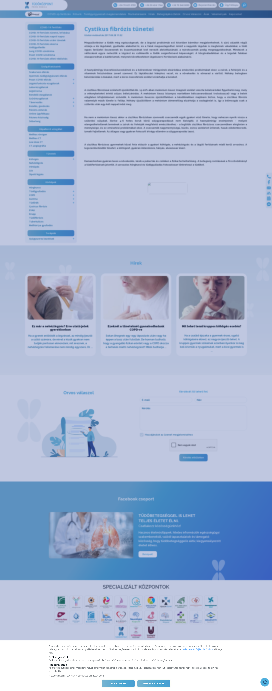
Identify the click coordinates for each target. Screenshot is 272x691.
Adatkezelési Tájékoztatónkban (198, 649)
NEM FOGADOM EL (154, 683)
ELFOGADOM (118, 683)
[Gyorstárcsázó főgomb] (265, 682)
